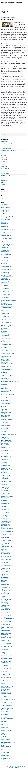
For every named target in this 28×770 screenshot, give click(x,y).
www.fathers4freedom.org (6, 619)
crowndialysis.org (4, 373)
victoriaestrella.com (5, 550)
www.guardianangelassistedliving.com (9, 699)
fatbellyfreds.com (4, 690)
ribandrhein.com (4, 385)
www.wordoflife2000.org (6, 325)
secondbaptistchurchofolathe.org (8, 742)
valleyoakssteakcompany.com (7, 566)
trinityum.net (4, 683)
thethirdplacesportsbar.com (7, 686)
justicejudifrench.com (5, 488)
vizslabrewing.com (5, 335)
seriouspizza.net (4, 577)
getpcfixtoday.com (5, 251)
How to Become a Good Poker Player (8, 146)
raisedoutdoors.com (5, 319)
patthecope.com (4, 574)
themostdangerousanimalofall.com (8, 434)
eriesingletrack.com (5, 343)
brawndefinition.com (5, 449)
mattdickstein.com (5, 605)
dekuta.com (3, 667)
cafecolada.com (4, 422)
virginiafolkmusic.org (5, 382)
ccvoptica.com (4, 659)
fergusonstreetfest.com (6, 709)
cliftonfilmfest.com (5, 316)
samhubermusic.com (5, 758)
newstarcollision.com (5, 360)
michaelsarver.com (5, 365)
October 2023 (4, 177)
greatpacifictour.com (5, 549)
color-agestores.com (5, 404)
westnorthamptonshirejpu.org (7, 276)
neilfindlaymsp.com (5, 555)
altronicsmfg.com (4, 226)
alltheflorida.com (4, 714)
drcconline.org (4, 558)
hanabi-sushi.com (5, 664)
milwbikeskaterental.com (6, 522)
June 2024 (3, 159)
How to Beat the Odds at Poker (7, 143)
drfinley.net (3, 733)
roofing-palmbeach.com (6, 310)
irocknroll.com (4, 323)
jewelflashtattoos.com (5, 250)
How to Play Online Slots (6, 148)
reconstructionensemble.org (7, 540)
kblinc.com (3, 341)
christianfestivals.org (5, 512)
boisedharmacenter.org (6, 403)
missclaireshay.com (5, 204)
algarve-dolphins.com (5, 515)
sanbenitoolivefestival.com (6, 419)
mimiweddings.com (5, 752)
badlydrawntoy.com (5, 606)
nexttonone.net (4, 611)
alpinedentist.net (4, 264)
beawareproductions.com (6, 481)
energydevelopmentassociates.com (8, 300)
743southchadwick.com (6, 307)
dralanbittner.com (5, 337)
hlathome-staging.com (5, 368)
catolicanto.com (4, 388)
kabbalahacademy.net (5, 357)
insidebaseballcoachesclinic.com (7, 715)
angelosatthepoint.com (6, 563)
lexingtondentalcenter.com (6, 370)
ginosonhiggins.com (5, 518)
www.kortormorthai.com (6, 631)
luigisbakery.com (4, 662)
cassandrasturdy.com (5, 418)
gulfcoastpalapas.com (5, 590)
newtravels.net (4, 232)
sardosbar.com (4, 331)
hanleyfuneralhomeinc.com (6, 350)
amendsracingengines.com (6, 630)
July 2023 (3, 184)
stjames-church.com (5, 475)
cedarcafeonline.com (5, 217)
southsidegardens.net (5, 681)
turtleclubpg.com (4, 547)
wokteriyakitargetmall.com (6, 369)
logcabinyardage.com (5, 600)
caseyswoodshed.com (5, 568)
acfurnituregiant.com (5, 219)
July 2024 (3, 157)
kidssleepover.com (5, 231)
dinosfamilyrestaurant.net (6, 294)
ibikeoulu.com (4, 484)
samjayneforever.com (5, 711)
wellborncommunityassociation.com (8, 273)
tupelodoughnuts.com (5, 347)
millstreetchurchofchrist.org (7, 718)
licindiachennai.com (5, 210)
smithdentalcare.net (5, 755)
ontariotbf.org (4, 241)
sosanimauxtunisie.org (6, 262)
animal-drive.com (4, 581)
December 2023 (4, 173)
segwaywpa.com (4, 589)
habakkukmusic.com (5, 609)
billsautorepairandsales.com (7, 705)
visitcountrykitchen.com (6, 513)
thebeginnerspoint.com (6, 425)
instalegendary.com (5, 242)
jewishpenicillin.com (5, 378)
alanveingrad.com (5, 516)
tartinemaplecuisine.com (6, 497)
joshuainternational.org (6, 614)
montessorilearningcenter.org (7, 708)
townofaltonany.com (5, 525)
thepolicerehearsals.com (6, 435)
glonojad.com (4, 472)
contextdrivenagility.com (6, 482)
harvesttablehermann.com (6, 297)
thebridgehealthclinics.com (6, 592)
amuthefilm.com (4, 459)
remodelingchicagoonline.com (7, 653)
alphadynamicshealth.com (6, 723)
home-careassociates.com (6, 398)
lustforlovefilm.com (5, 460)
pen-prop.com (4, 617)
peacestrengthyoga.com (6, 625)
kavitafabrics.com (5, 541)
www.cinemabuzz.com (6, 668)
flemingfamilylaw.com (5, 734)
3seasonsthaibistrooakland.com (7, 394)
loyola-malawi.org (5, 407)
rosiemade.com (4, 345)
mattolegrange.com (5, 509)
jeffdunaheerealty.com (5, 624)
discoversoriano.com (5, 424)
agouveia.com (4, 740)
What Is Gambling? (7, 19)
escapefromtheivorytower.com (7, 306)
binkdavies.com (4, 453)
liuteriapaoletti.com (5, 530)
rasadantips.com (4, 223)
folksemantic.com (5, 329)
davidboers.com (4, 602)
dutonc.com (3, 506)
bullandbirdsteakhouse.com (7, 647)
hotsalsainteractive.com (6, 214)
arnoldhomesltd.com (5, 313)
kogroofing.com (4, 263)
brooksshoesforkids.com (6, 584)
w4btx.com (3, 354)
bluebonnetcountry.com (6, 254)
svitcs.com (3, 575)
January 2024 (4, 171)
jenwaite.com (4, 728)
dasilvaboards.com (5, 443)
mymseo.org (3, 743)
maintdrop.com (4, 259)
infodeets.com (4, 213)
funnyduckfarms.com (5, 727)
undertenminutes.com (5, 220)
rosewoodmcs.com (5, 671)
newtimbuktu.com (5, 225)
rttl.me (2, 749)
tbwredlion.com (4, 703)
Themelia (17, 767)
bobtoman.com (4, 260)
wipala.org (3, 406)
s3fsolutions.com (4, 303)
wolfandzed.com (4, 665)
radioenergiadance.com (6, 266)
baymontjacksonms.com (6, 524)
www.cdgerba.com (5, 696)
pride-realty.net (4, 721)
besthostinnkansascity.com (6, 754)
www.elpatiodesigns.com (6, 692)
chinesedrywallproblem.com (7, 533)
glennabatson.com (5, 444)
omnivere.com (4, 222)
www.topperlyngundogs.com (7, 621)
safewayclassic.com (5, 236)
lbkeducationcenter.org (6, 390)
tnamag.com (4, 583)
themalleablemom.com (6, 491)
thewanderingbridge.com (6, 490)
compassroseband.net (5, 578)
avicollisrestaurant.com (6, 556)
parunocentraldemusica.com (7, 698)
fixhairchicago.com (5, 569)
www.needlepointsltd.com (6, 646)
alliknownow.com (4, 437)
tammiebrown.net (5, 505)
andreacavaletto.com (5, 400)
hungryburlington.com (5, 494)
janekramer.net (4, 499)
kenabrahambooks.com (6, 456)
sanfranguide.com (5, 428)
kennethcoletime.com (5, 493)
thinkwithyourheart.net (6, 320)
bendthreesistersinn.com (6, 534)
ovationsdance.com (5, 384)
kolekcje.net (3, 387)
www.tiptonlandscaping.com (7, 656)
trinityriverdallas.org (5, 391)
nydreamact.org (4, 247)
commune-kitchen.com (6, 457)
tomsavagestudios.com (6, 379)
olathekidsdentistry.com (6, 348)
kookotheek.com (4, 267)
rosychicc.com (4, 409)
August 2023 (4, 182)
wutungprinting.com (5, 519)
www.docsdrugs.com (5, 642)
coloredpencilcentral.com (6, 315)
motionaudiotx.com (5, 748)
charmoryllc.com (4, 429)
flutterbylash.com (4, 724)
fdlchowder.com (4, 645)
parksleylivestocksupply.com (7, 401)
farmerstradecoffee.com (6, 599)
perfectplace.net (4, 393)
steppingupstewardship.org (7, 658)
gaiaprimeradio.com (5, 503)
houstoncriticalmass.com (6, 432)
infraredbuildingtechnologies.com (8, 295)
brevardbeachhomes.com (6, 304)
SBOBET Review (4, 141)
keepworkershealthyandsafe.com (8, 244)
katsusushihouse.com (5, 466)
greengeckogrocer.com (6, 366)
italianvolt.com (4, 332)
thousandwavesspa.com (6, 552)
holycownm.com (4, 544)
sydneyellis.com (4, 372)
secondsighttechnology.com (7, 363)
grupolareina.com (4, 284)
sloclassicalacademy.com (6, 441)
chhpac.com (3, 745)
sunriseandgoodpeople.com (7, 531)
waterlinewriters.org (5, 593)
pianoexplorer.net (4, 680)
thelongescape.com (5, 508)
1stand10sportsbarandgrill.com (7, 353)
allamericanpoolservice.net (6, 376)
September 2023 (4, 180)
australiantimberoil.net (5, 292)
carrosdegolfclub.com (5, 298)
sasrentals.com (4, 362)
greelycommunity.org (5, 468)
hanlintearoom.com (5, 726)
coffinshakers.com (5, 485)
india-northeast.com (5, 309)
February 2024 (4, 168)
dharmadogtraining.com (6, 746)
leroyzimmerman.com (5, 731)
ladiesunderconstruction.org (7, 289)
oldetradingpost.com (5, 288)
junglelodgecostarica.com (6, 510)
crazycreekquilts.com (5, 452)
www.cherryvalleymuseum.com (7, 285)
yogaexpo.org (4, 397)
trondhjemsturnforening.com (7, 700)
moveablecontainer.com (6, 282)
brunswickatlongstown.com (7, 496)
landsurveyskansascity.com (7, 636)
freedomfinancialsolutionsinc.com (8, 627)
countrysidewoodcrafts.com (7, 238)
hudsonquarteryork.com (6, 693)
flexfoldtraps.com (4, 628)
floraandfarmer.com (5, 301)
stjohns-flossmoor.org (5, 535)
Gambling (3, 191)
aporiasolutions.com (5, 587)
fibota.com (3, 695)
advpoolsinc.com (4, 562)
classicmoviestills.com (5, 421)
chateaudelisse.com (5, 272)
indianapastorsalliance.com (7, 565)
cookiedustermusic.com (6, 538)
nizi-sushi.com (4, 500)
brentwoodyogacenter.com (6, 655)
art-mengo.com (4, 502)
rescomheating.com (5, 751)
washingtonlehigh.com (6, 661)
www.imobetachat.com (6, 603)
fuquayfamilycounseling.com (7, 739)
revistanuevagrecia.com (6, 474)
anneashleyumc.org (5, 634)
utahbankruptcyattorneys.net (7, 322)
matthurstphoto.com (5, 712)
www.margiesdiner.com (6, 643)
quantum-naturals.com (6, 706)
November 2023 (4, 175)
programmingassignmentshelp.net (8, 229)
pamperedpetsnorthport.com (7, 344)
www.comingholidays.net (6, 427)
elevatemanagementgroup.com (7, 730)
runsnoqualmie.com (5, 640)
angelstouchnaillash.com (6, 356)
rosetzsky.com (4, 471)
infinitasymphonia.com (6, 463)
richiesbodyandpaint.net (6, 208)
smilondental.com (5, 359)
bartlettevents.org (5, 281)
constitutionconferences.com (7, 572)
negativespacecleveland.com (7, 528)
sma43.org (3, 652)
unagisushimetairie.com (6, 248)
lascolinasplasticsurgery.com (7, 649)
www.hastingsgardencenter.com (8, 678)
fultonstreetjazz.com (5, 279)
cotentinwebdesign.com (6, 287)
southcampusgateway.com (6, 270)
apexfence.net (4, 759)
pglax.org (3, 527)
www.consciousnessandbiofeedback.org (9, 675)
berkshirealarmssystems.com (7, 334)
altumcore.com (4, 580)
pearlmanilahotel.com (5, 257)
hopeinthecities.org (5, 413)
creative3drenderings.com (6, 597)
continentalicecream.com (6, 450)
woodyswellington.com (6, 689)
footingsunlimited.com (5, 639)
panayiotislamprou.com (6, 269)
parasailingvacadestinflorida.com (8, 720)
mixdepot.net (4, 670)
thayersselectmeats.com (6, 586)
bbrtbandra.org (4, 253)
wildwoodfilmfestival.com (6, 275)
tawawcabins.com (5, 328)
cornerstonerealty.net (5, 674)
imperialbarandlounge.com (6, 317)
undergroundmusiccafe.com (7, 757)
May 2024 (3, 161)
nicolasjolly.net (4, 462)
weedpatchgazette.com (6, 340)
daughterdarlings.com (5, 211)
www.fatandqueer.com (6, 633)
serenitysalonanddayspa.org (7, 216)
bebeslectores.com (5, 291)
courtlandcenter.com (5, 553)
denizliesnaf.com (4, 571)
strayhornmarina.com (5, 446)
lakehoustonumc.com (5, 608)
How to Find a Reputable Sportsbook (8, 150)
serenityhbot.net (4, 612)
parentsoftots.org (5, 596)
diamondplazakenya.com (6, 702)
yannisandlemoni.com (5, 338)
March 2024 (3, 166)
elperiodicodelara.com (5, 207)
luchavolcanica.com (5, 543)
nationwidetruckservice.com (7, 546)
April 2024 (3, 164)
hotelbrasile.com (4, 278)
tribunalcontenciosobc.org (6, 440)
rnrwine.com (3, 736)
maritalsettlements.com (6, 521)
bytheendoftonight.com (6, 412)
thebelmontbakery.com (6, 235)
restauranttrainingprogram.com (7, 375)
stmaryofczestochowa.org (6, 487)
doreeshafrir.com (4, 478)
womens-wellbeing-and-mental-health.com (9, 381)
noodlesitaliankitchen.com (6, 245)
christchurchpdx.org (5, 454)
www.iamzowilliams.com (6, 677)
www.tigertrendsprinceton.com (7, 618)
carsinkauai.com (4, 717)
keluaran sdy (10, 43)
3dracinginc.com (4, 431)
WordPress (11, 767)
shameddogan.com (5, 594)
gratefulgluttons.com (5, 415)
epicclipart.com (4, 256)
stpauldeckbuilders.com (6, 637)
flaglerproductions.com (6, 447)
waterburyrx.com (4, 561)
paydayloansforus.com (6, 233)
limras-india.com (4, 206)
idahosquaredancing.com (6, 326)
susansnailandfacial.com (6, 615)
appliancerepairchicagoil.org (7, 239)
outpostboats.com (5, 410)
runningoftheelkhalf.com (6, 622)
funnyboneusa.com (5, 537)
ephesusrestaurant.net (6, 687)
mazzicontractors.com (5, 684)
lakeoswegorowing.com (6, 737)
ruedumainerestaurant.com (6, 469)
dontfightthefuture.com (6, 312)
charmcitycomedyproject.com (7, 480)
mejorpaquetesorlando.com (7, 351)
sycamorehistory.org (5, 673)
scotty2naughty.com (5, 477)
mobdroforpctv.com (5, 416)
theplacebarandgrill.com (6, 559)
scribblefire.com (4, 396)
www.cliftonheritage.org (6, 650)
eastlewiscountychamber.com (7, 438)
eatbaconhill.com (4, 228)
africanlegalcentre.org (5, 465)
